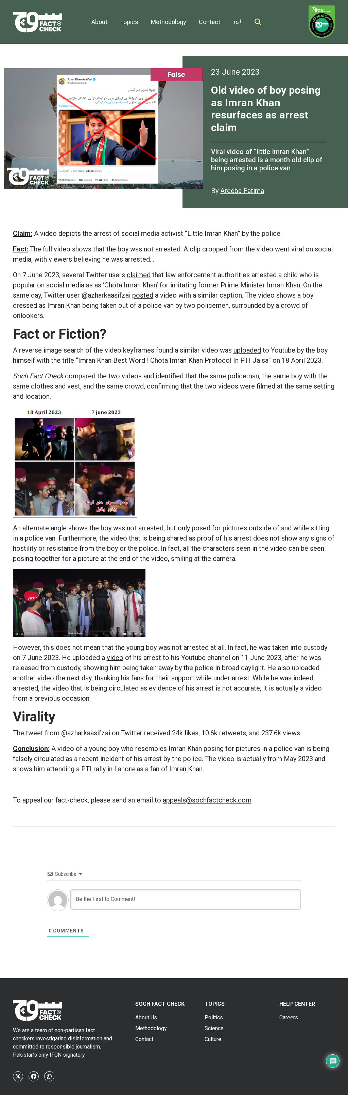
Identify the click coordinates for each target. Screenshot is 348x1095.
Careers (288, 1017)
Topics (129, 21)
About (99, 21)
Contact (209, 21)
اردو (237, 19)
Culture (213, 1039)
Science (214, 1028)
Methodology (168, 21)
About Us (146, 1017)
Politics (214, 1017)
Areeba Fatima (242, 191)
